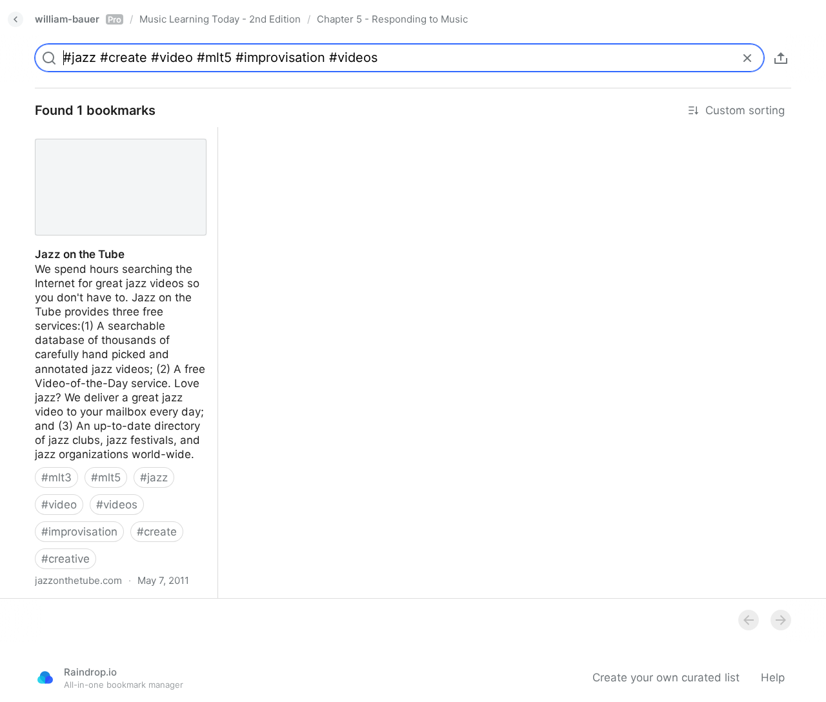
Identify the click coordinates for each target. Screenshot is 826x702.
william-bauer (78, 19)
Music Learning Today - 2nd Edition (220, 19)
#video (59, 504)
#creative (65, 558)
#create (157, 531)
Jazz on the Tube (68, 134)
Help (773, 677)
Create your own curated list (666, 677)
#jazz (154, 477)
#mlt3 (56, 477)
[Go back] (15, 19)
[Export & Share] (781, 58)
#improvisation (79, 531)
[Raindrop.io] (45, 677)
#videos (116, 504)
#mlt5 (106, 477)
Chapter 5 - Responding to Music (392, 19)
